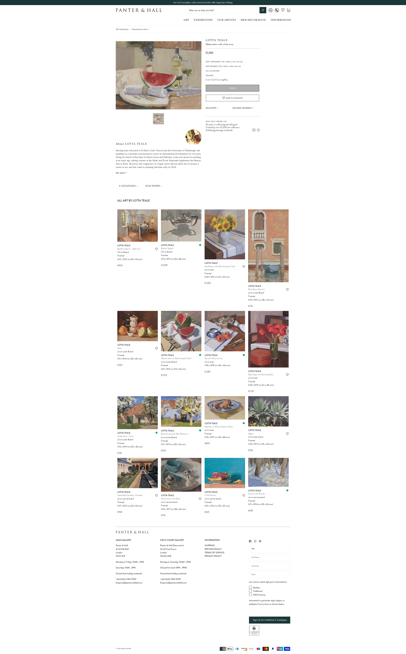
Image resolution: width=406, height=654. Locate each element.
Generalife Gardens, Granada (129, 495)
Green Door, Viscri (125, 436)
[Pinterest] (258, 130)
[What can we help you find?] (226, 10)
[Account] (270, 12)
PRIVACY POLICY (213, 556)
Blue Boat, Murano (256, 289)
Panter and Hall (126, 648)
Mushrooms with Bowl (170, 498)
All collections (122, 29)
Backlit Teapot (167, 248)
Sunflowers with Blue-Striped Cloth (220, 266)
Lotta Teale (136, 143)
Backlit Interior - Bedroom (129, 249)
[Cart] (288, 10)
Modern (256, 587)
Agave (250, 433)
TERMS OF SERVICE (214, 552)
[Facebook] (254, 130)
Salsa (119, 348)
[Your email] (269, 574)
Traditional (257, 591)
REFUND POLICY (213, 549)
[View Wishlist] (283, 11)
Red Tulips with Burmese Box (260, 374)
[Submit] (262, 10)
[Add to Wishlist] (156, 249)
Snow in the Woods (256, 493)
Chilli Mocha (210, 495)
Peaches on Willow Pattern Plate (218, 426)
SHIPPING (210, 545)
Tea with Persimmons (214, 358)
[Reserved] (200, 245)
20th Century (259, 594)
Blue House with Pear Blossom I (175, 434)
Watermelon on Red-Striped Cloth (176, 358)
